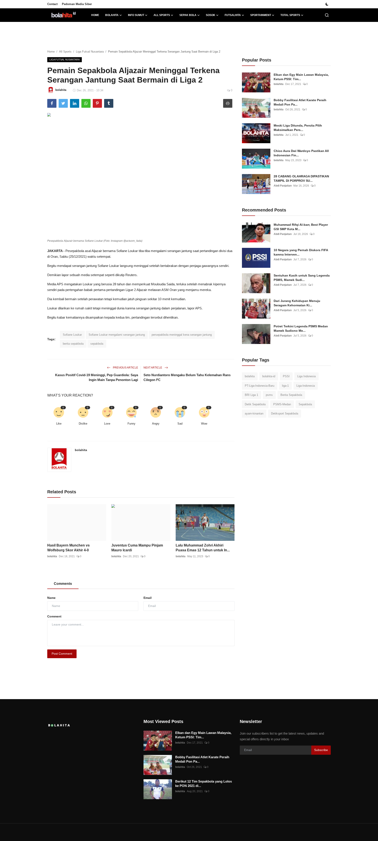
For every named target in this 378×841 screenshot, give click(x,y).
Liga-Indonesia (305, 385)
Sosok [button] (210, 15)
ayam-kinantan (254, 413)
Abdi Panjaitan (283, 185)
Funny (131, 423)
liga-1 (285, 385)
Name (51, 597)
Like (58, 423)
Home (95, 15)
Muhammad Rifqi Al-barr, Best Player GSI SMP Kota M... (301, 227)
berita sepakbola (73, 343)
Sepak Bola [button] (187, 15)
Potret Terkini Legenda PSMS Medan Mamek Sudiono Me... (301, 328)
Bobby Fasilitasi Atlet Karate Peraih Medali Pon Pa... (300, 102)
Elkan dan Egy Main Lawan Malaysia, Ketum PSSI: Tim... (301, 77)
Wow (204, 423)
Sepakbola (305, 404)
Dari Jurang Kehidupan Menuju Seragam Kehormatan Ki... (297, 303)
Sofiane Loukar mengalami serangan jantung (117, 334)
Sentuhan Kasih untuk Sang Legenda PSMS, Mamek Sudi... (302, 278)
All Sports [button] (162, 15)
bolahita (81, 450)
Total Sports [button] (290, 15)
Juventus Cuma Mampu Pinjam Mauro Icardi (137, 547)
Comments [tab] (63, 583)
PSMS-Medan (282, 404)
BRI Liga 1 (251, 395)
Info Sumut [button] (136, 15)
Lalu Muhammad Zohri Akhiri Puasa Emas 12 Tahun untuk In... (203, 547)
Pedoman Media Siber (77, 4)
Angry (155, 423)
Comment (54, 616)
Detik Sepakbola (255, 404)
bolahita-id (268, 376)
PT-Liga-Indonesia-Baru (259, 385)
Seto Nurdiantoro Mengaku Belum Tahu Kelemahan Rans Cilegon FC (187, 377)
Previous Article (125, 367)
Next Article (153, 367)
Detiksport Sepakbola (284, 413)
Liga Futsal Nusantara (90, 51)
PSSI (286, 376)
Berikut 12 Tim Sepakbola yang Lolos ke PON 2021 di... (203, 783)
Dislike (83, 423)
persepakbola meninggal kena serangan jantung (182, 334)
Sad (179, 423)
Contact (52, 4)
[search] (327, 15)
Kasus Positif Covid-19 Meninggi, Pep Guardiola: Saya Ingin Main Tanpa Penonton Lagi (96, 377)
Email (148, 597)
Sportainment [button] (260, 15)
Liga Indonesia (306, 376)
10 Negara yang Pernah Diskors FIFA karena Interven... (301, 252)
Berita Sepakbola (291, 395)
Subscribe (321, 750)
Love (107, 423)
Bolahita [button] (112, 15)
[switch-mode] (327, 4)
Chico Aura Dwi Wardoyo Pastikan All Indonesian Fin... (301, 153)
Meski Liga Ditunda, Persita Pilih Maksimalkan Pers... (298, 128)
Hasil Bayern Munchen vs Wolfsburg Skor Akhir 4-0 (68, 547)
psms (269, 395)
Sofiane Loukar (72, 334)
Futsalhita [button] (233, 15)
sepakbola (96, 343)
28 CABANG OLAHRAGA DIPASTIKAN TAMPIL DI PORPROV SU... (301, 178)
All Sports (65, 51)
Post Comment (62, 653)
